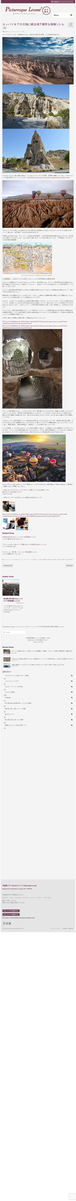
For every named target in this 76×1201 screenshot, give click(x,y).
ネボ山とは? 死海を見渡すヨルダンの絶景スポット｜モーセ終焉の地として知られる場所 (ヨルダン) (42, 659)
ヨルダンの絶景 (10, 692)
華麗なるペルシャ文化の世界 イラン (16, 725)
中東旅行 (54, 559)
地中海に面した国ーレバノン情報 (15, 708)
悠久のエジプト (10, 714)
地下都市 (63, 559)
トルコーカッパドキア (14, 31)
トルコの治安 (33, 559)
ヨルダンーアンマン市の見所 (14, 686)
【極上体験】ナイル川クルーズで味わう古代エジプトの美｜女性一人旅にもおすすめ (37, 665)
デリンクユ (20, 559)
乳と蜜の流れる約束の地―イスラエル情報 (18, 703)
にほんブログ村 (7, 494)
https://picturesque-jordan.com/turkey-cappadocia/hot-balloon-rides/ (48, 177)
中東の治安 (49, 559)
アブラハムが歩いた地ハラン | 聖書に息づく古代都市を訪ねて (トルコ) (24, 544)
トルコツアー (27, 559)
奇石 (66, 559)
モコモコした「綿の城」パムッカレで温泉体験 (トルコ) (19, 552)
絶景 (69, 559)
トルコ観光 (39, 559)
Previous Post (8, 565)
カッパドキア (6, 559)
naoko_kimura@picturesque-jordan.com (19, 918)
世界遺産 (44, 559)
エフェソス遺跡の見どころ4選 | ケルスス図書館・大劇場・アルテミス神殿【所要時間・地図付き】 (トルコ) (42, 652)
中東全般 (7, 697)
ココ (36, 279)
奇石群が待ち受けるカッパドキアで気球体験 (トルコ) (19, 537)
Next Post (69, 565)
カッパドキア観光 (14, 559)
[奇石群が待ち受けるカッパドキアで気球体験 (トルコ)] (13, 587)
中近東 (58, 559)
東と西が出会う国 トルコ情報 (14, 719)
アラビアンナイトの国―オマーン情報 (16, 675)
